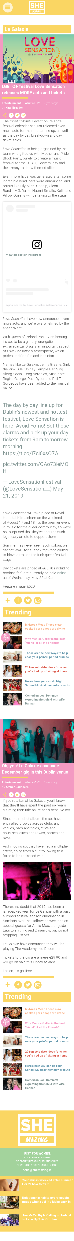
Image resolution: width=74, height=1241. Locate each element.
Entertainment (11, 103)
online (62, 573)
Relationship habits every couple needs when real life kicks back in (46, 1200)
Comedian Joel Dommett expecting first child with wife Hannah (45, 699)
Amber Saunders (17, 787)
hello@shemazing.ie (37, 1170)
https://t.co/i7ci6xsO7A (30, 453)
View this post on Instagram (23, 254)
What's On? (32, 103)
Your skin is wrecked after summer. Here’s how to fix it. (47, 1182)
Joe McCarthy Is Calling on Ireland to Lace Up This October (46, 1217)
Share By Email (23, 115)
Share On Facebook (11, 115)
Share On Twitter (17, 115)
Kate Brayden (15, 107)
